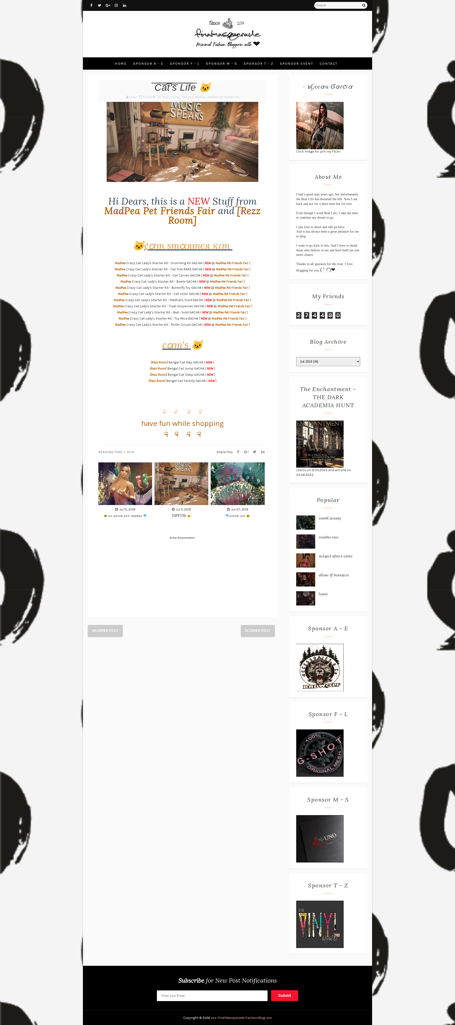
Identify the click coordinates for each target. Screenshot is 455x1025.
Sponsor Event (296, 63)
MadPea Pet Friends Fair (223, 97)
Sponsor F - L (185, 63)
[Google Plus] (246, 452)
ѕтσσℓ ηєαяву (330, 518)
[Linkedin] (262, 452)
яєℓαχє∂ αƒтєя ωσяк (335, 556)
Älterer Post (258, 630)
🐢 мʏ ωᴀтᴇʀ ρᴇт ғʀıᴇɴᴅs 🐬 (125, 516)
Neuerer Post (105, 630)
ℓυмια (323, 594)
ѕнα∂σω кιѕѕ (328, 537)
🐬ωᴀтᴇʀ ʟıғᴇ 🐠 (237, 516)
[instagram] (116, 5)
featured (187, 97)
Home (121, 63)
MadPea (200, 97)
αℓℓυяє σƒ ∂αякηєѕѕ (334, 575)
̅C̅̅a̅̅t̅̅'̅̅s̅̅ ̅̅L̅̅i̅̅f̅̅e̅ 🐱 (181, 516)
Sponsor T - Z (258, 63)
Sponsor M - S (221, 63)
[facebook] (91, 5)
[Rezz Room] (171, 97)
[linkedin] (124, 5)
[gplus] (107, 5)
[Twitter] (254, 452)
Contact (328, 63)
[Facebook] (237, 452)
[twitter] (99, 5)
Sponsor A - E (148, 63)
